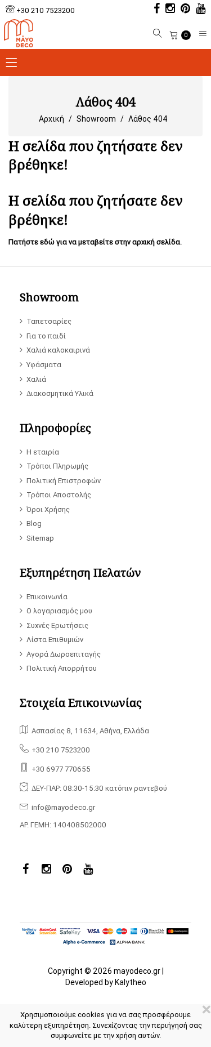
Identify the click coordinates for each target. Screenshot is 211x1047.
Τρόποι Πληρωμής (57, 466)
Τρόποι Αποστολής (58, 495)
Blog (34, 523)
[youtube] (197, 9)
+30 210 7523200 (45, 10)
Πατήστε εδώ (31, 242)
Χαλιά (36, 379)
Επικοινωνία (47, 596)
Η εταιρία (42, 452)
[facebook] (154, 9)
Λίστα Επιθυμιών (54, 639)
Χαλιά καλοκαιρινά (58, 350)
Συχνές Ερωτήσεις (57, 625)
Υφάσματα (43, 364)
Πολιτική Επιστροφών (63, 480)
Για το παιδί (46, 336)
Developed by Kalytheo (105, 982)
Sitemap (40, 538)
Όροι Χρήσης (48, 509)
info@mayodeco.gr (63, 807)
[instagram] (167, 9)
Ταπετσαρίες (48, 321)
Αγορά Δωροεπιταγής (63, 654)
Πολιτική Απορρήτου (61, 668)
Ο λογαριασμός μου (59, 611)
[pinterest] (182, 9)
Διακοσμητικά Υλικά (59, 393)
